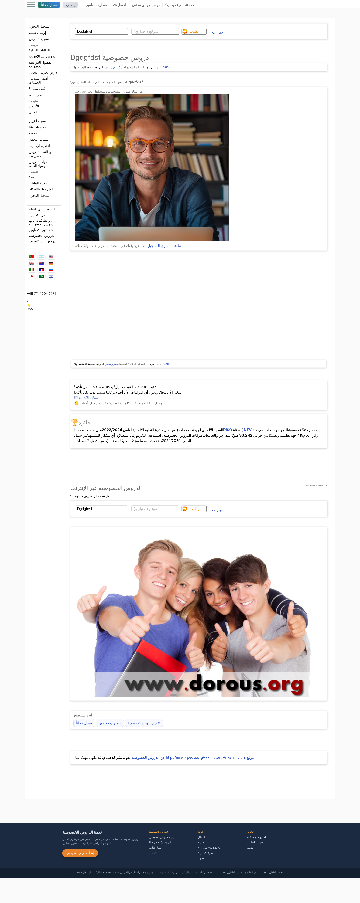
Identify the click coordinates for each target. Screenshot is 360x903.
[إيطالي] (32, 270)
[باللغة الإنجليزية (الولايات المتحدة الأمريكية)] (51, 256)
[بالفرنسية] (41, 269)
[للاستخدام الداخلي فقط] (26, 809)
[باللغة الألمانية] (51, 263)
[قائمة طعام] (31, 4)
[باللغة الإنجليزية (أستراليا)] (41, 263)
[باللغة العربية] (41, 276)
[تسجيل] (152, 240)
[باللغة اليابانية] (32, 276)
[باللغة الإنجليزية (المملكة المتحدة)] (32, 263)
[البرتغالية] (32, 256)
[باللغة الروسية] (51, 270)
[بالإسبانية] (41, 257)
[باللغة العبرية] (51, 276)
